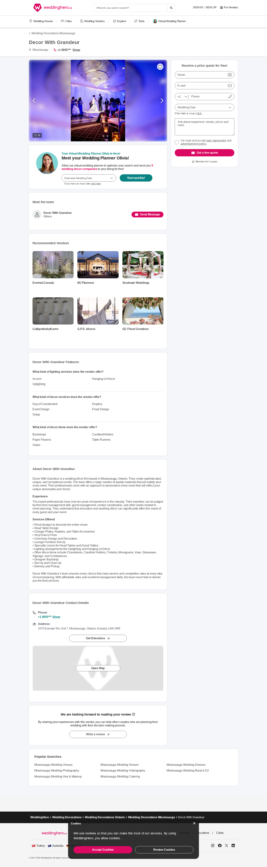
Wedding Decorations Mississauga (53, 33)
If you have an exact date (82, 183)
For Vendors (231, 7)
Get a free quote (207, 152)
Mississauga (40, 49)
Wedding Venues (43, 21)
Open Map (98, 668)
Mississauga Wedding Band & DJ (188, 770)
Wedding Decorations (67, 817)
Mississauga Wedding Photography (56, 770)
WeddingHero (39, 817)
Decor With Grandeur (57, 213)
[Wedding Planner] (47, 167)
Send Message (150, 214)
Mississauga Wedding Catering (120, 776)
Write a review (95, 734)
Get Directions (95, 638)
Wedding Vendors (94, 21)
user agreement (216, 140)
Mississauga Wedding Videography (122, 770)
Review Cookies (164, 849)
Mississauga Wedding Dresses (186, 764)
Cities (68, 21)
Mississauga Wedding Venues (53, 764)
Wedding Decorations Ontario (105, 817)
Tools (142, 21)
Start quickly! (136, 177)
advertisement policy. (194, 143)
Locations (203, 832)
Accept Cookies (103, 849)
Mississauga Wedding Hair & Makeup (58, 776)
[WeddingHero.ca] (53, 8)
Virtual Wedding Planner (172, 21)
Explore (121, 21)
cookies (115, 838)
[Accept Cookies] (194, 823)
